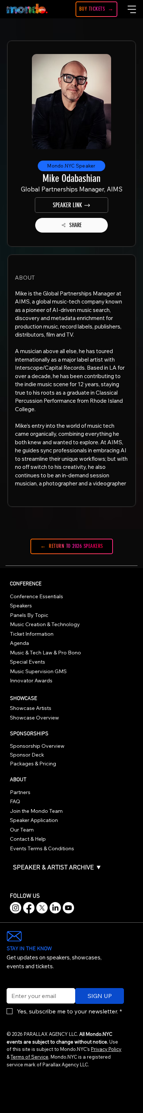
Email (12, 983)
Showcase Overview (34, 717)
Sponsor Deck (27, 754)
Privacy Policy (106, 1049)
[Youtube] (68, 907)
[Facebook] (28, 907)
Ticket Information (32, 634)
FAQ (15, 801)
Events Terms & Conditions (42, 848)
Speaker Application (34, 820)
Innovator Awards (31, 680)
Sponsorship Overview (37, 746)
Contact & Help (28, 839)
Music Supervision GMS (38, 671)
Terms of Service (29, 1057)
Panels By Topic (29, 615)
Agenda (19, 643)
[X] (42, 907)
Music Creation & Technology (45, 624)
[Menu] (132, 9)
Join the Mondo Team (36, 811)
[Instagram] (15, 907)
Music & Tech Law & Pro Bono (45, 652)
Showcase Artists (30, 708)
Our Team (22, 829)
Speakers (21, 605)
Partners (20, 792)
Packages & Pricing (33, 763)
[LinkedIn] (55, 907)
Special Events (27, 661)
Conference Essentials (36, 596)
